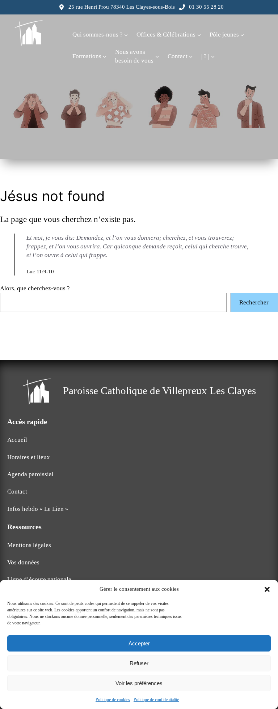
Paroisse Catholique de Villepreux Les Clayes (159, 390)
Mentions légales (29, 545)
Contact (17, 491)
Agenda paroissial (30, 474)
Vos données (23, 562)
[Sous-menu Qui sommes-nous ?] (126, 35)
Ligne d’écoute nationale (39, 579)
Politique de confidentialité (156, 699)
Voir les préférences (139, 683)
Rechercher (254, 302)
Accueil (17, 439)
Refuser (139, 663)
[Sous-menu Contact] (191, 56)
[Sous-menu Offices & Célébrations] (199, 35)
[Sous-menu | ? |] (213, 56)
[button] (267, 589)
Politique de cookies (113, 699)
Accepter (139, 643)
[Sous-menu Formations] (104, 56)
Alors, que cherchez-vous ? (35, 288)
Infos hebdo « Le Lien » (37, 508)
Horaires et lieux (28, 457)
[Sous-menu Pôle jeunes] (242, 35)
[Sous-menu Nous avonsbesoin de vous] (157, 56)
